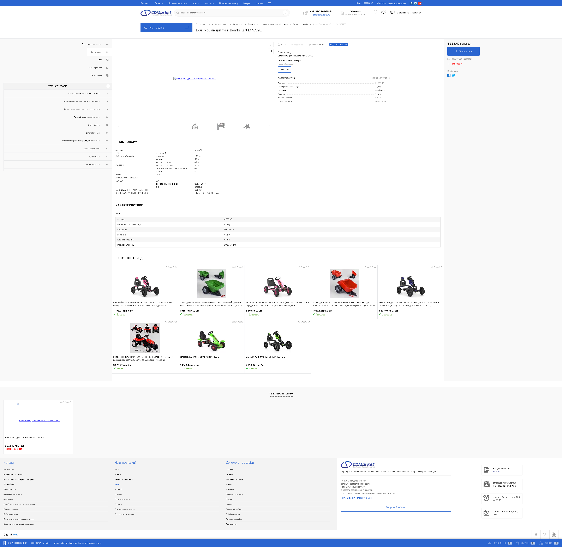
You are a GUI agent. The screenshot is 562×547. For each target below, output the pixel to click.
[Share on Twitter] (453, 75)
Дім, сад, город (10, 489)
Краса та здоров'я (11, 509)
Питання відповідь (234, 519)
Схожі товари (96, 75)
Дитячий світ (9, 484)
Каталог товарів (154, 27)
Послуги (118, 504)
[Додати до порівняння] (271, 51)
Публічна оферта (233, 514)
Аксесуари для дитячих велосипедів (84, 93)
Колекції (118, 489)
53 (107, 156)
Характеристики (95, 67)
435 (106, 133)
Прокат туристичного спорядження (19, 519)
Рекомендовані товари (124, 509)
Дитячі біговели (93, 133)
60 (107, 164)
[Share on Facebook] (448, 75)
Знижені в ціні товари (13, 494)
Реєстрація (368, 3)
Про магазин (231, 524)
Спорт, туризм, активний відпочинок (19, 524)
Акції (117, 469)
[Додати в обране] (271, 44)
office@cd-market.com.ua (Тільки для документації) (78, 543)
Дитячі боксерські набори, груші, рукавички (81, 141)
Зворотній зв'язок (396, 507)
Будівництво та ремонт (13, 474)
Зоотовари (8, 499)
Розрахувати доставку (461, 59)
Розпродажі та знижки (124, 514)
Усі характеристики (381, 78)
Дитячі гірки (94, 156)
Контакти (209, 3)
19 (107, 93)
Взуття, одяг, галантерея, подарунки (19, 479)
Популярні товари (122, 499)
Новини (259, 3)
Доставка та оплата (177, 3)
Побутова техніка (11, 514)
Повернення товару (228, 3)
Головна (144, 3)
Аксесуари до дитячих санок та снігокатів (82, 101)
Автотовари (9, 469)
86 (107, 117)
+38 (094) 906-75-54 (321, 11)
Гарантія (159, 3)
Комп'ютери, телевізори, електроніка (19, 504)
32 (107, 125)
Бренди (118, 474)
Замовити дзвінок (321, 14)
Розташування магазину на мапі (356, 498)
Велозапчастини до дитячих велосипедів (82, 109)
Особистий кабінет (234, 509)
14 (107, 109)
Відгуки (246, 3)
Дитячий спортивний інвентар (87, 117)
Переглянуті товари (281, 393)
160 (106, 141)
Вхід (358, 3)
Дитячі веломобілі (92, 149)
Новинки (118, 494)
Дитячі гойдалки (92, 164)
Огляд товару (96, 52)
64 (107, 149)
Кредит (196, 3)
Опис (100, 60)
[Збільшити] (195, 78)
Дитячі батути (94, 125)
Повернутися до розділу (92, 44)
